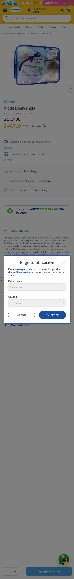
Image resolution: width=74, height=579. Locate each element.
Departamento (17, 281)
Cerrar (21, 315)
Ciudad (12, 296)
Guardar (52, 315)
